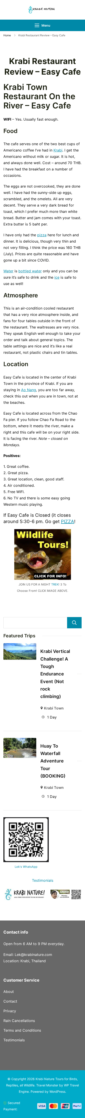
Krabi (57, 150)
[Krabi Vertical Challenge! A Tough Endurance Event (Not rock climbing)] (19, 646)
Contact (10, 1001)
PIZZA (67, 521)
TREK (54, 584)
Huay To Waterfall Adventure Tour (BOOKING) (53, 761)
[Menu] (37, 25)
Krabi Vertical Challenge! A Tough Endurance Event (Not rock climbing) (55, 674)
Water (8, 271)
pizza (41, 235)
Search (74, 622)
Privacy (9, 1011)
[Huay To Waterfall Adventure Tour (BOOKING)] (19, 741)
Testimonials (42, 880)
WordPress (57, 1091)
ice (56, 277)
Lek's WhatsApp (26, 866)
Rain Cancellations (19, 1020)
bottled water (30, 271)
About (8, 991)
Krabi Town (54, 708)
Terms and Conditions (22, 1030)
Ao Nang (28, 390)
